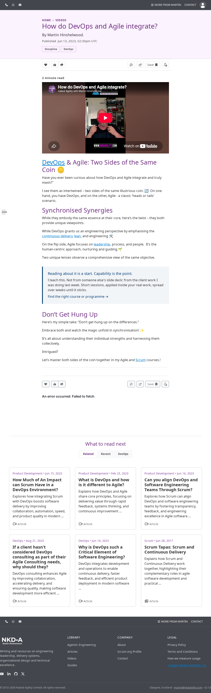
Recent (106, 454)
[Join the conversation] (131, 65)
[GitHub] (16, 674)
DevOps (53, 162)
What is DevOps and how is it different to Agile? (104, 482)
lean (77, 236)
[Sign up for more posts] (165, 65)
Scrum (141, 360)
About (121, 645)
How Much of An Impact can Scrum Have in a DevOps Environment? (37, 484)
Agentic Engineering (81, 645)
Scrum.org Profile (129, 651)
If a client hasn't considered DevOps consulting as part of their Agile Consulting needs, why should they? (39, 557)
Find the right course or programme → (78, 296)
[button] (166, 5)
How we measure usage (184, 658)
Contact (190, 5)
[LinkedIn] (9, 674)
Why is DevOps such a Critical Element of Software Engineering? (102, 552)
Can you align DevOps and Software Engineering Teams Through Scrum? (171, 484)
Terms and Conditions (183, 651)
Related (88, 454)
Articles (72, 651)
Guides (72, 665)
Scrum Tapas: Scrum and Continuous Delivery (169, 549)
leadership (102, 244)
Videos (71, 658)
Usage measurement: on (187, 665)
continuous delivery (57, 236)
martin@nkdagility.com (188, 687)
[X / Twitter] (23, 674)
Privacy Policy (177, 645)
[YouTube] (2, 674)
